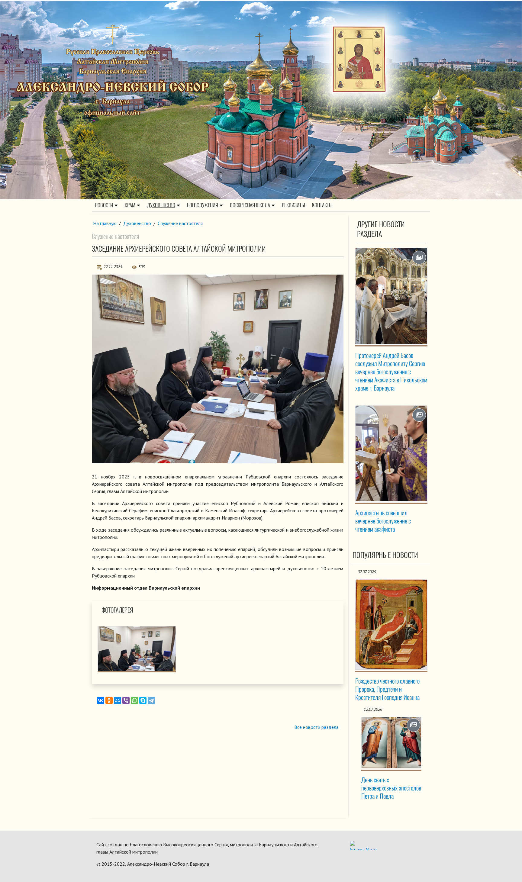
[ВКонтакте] (100, 700)
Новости (104, 205)
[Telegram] (151, 700)
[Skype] (143, 700)
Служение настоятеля (180, 223)
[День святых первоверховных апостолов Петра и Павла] (391, 742)
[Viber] (126, 700)
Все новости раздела (316, 727)
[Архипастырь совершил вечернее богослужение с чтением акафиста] (391, 453)
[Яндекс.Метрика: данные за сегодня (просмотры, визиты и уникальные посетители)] (363, 845)
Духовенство (161, 205)
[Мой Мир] (117, 700)
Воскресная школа (250, 205)
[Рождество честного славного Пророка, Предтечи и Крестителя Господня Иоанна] (391, 624)
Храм (130, 205)
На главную (105, 223)
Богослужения (202, 205)
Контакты (322, 205)
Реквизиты (293, 205)
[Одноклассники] (109, 700)
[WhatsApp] (134, 700)
